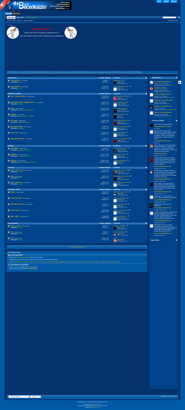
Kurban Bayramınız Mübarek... (121, 96)
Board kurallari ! (117, 80)
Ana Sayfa (11, 17)
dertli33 (31, 262)
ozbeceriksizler (96, 407)
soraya (113, 262)
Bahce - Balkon (15, 216)
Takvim (14, 20)
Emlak (168, 103)
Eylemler (19, 20)
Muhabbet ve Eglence (14, 93)
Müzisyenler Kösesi (16, 198)
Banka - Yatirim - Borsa (17, 170)
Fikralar (13, 108)
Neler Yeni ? (20, 17)
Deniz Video (160, 114)
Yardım (166, 1)
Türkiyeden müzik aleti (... (120, 198)
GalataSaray (48, 262)
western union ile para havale (121, 170)
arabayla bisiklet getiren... (120, 160)
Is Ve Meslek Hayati (171, 109)
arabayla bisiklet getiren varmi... (162, 141)
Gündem (10, 145)
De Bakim (13, 114)
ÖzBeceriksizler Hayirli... (119, 114)
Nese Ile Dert (14, 132)
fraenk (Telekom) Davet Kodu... (121, 182)
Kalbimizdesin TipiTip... (119, 132)
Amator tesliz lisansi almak (120, 204)
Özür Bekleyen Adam (118, 108)
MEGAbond (160, 90)
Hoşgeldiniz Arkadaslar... (119, 102)
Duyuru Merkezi (15, 86)
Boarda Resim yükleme (119, 232)
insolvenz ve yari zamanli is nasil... (163, 106)
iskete (158, 108)
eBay (12, 176)
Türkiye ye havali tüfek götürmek (163, 112)
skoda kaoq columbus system (121, 210)
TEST (12, 238)
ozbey (102, 262)
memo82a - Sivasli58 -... (119, 226)
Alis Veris (11, 167)
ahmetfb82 (18, 262)
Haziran (159, 102)
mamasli (72, 262)
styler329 (118, 262)
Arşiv (169, 396)
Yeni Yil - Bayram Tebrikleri (18, 96)
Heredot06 (55, 262)
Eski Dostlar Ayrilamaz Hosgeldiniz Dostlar (23, 102)
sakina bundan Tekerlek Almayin (121, 176)
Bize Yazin (164, 396)
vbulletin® (92, 404)
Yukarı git (174, 396)
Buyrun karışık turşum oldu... (120, 126)
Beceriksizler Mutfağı (17, 126)
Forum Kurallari (15, 80)
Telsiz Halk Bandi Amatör (18, 204)
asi (22, 262)
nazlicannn (97, 262)
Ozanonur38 (160, 83)
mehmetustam (90, 262)
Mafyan (67, 262)
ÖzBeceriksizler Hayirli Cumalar (162, 126)
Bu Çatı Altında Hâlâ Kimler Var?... (163, 81)
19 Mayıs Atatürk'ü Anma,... (120, 148)
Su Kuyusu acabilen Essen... (120, 216)
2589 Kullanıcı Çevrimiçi (21, 257)
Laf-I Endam (14, 120)
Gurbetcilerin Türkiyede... (160, 88)
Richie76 (107, 262)
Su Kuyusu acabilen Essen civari (162, 94)
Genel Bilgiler (14, 148)
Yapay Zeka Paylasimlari (17, 138)
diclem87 (36, 262)
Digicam (13, 192)
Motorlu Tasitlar (15, 210)
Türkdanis (13, 160)
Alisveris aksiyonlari (16, 182)
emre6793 (159, 96)
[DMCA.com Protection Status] (13, 14)
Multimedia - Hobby (14, 189)
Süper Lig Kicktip (28, 20)
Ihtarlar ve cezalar (16, 226)
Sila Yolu (169, 91)
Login (159, 1)
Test (114, 238)
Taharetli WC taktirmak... (120, 154)
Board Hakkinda (13, 223)
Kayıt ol (174, 1)
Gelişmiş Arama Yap (173, 20)
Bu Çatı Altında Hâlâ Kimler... (121, 120)
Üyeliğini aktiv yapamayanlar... (121, 86)
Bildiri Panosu (12, 78)
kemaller (61, 262)
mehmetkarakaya (80, 262)
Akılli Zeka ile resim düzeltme (121, 192)
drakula (42, 262)
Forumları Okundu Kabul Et (77, 247)
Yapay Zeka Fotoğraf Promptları (121, 138)
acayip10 (11, 262)
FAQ (12, 232)
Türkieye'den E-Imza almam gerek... (163, 100)
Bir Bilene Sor (14, 154)
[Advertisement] (92, 55)
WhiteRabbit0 (33, 268)
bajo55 (26, 262)
